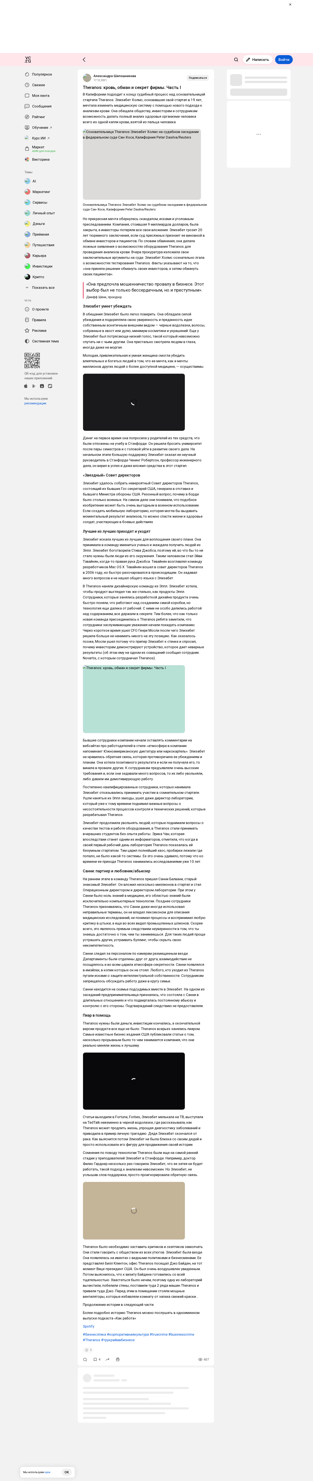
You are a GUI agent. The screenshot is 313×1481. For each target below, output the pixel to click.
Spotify (88, 1326)
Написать (260, 59)
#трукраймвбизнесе (118, 1340)
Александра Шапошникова (114, 76)
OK (67, 1472)
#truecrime (159, 1334)
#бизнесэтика (94, 1334)
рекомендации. (35, 403)
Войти (284, 59)
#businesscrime (181, 1334)
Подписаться (198, 77)
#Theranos (91, 1340)
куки (47, 1472)
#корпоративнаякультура (128, 1334)
